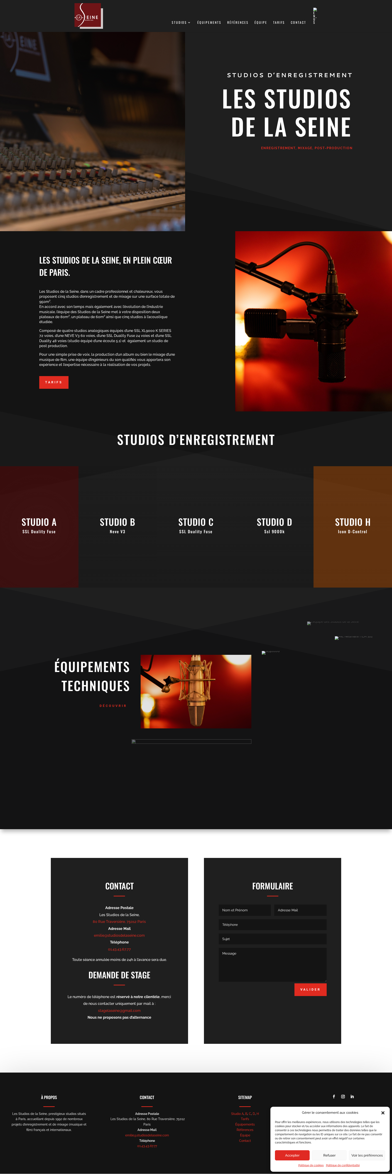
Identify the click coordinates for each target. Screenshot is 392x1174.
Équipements (209, 23)
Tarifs (279, 23)
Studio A (237, 1114)
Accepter (292, 1155)
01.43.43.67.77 (119, 949)
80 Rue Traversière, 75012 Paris (119, 922)
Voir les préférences (367, 1155)
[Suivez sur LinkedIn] (352, 1096)
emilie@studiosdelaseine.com (119, 935)
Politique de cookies (311, 1165)
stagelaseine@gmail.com (119, 1010)
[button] (383, 1113)
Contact (298, 23)
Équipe (261, 23)
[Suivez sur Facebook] (334, 1096)
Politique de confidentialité (343, 1165)
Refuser (329, 1155)
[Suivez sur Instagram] (343, 1096)
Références (238, 23)
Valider (310, 989)
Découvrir (113, 706)
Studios (179, 23)
